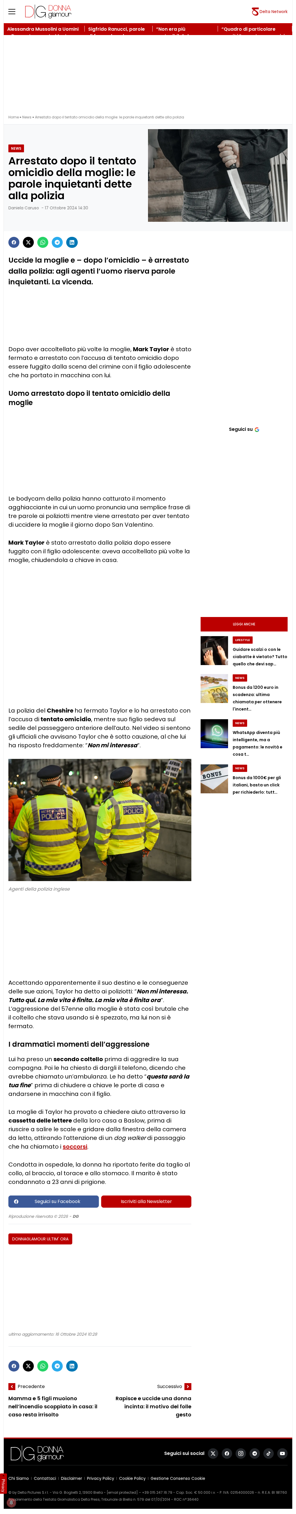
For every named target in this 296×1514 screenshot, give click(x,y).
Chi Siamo (18, 1478)
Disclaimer (71, 1478)
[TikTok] (268, 1453)
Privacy (3, 1485)
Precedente (31, 1386)
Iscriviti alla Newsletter (146, 1201)
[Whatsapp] (42, 242)
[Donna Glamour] (48, 12)
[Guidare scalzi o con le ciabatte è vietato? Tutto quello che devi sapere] (214, 650)
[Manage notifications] (11, 1502)
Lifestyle (242, 640)
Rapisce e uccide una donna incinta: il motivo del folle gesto (153, 1406)
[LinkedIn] (72, 242)
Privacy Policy (100, 1478)
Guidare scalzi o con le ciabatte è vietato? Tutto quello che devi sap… (260, 657)
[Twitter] (28, 242)
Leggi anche (244, 624)
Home (13, 117)
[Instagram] (241, 1453)
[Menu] (15, 11)
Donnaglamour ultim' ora (40, 1239)
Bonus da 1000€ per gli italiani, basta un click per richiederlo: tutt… (257, 785)
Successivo (169, 1386)
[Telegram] (57, 242)
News (27, 117)
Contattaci (45, 1478)
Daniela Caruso (23, 208)
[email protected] (122, 1492)
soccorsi (75, 1147)
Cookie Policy (132, 1478)
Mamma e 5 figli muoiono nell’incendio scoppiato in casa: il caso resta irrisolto (52, 1406)
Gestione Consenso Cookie (178, 1478)
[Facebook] (13, 242)
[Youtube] (282, 1453)
